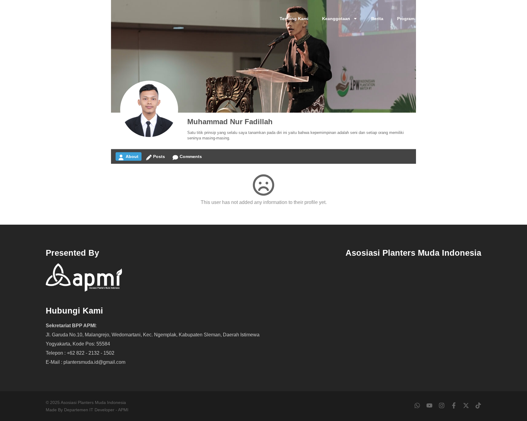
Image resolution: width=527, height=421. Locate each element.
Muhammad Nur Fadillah (230, 122)
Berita (377, 18)
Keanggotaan (336, 18)
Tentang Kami (294, 18)
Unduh (435, 18)
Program (405, 18)
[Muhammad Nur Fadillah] (149, 110)
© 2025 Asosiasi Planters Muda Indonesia (86, 402)
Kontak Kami (469, 18)
